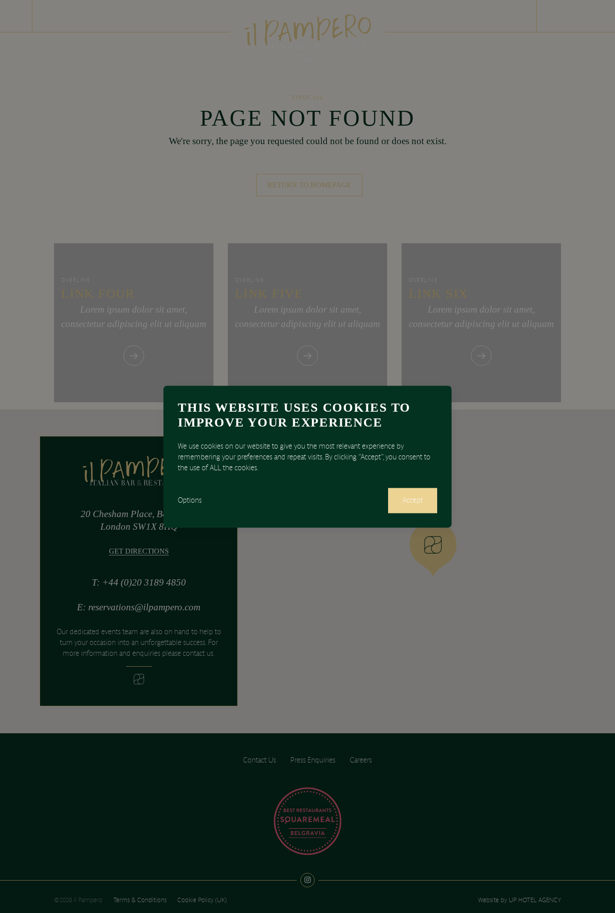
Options (190, 500)
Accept (412, 500)
